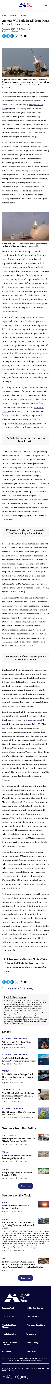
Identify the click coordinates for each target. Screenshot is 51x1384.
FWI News (6, 1071)
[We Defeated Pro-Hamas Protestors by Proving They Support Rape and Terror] (43, 1221)
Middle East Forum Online (13, 1108)
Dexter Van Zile (19, 1250)
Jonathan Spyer (19, 1211)
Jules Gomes (19, 1083)
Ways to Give (31, 1334)
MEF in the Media (9, 1135)
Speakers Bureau (33, 1317)
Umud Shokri (18, 1064)
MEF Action (6, 1352)
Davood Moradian (20, 1048)
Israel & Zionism (11, 989)
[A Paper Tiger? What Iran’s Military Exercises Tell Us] (43, 1171)
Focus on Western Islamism (9, 1344)
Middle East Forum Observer (14, 1039)
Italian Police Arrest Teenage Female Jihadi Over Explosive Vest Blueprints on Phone (18, 1077)
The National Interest (10, 31)
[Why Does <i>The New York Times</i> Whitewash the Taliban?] (43, 1043)
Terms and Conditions (35, 1325)
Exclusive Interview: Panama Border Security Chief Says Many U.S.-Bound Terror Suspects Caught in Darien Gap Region (22, 1264)
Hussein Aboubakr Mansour (23, 1117)
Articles (23, 16)
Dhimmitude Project (11, 1090)
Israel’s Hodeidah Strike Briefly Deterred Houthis (15, 1207)
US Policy (28, 989)
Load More (25, 1186)
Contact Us (31, 1352)
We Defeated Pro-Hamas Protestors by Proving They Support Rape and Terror (18, 1225)
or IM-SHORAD (27, 645)
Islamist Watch (8, 1317)
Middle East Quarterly (35, 1308)
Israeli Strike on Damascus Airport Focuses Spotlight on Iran (17, 1157)
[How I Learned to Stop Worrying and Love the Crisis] (43, 1113)
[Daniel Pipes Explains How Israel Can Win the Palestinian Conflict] (43, 1137)
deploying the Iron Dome (26, 423)
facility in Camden (10, 415)
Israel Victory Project (11, 1334)
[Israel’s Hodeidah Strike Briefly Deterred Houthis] (43, 1204)
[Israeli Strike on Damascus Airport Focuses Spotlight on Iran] (43, 1154)
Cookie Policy (32, 1343)
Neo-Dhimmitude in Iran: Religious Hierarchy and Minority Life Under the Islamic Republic (18, 1096)
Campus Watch (8, 1308)
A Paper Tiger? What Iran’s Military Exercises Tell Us (18, 1173)
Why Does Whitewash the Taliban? (16, 1043)
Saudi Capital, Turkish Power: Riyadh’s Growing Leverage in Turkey (19, 1059)
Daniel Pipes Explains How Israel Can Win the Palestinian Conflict (18, 1140)
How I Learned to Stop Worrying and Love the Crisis (18, 1113)
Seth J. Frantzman (24, 29)
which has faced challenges (27, 295)
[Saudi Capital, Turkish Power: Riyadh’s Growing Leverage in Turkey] (43, 1059)
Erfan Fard (17, 1101)
